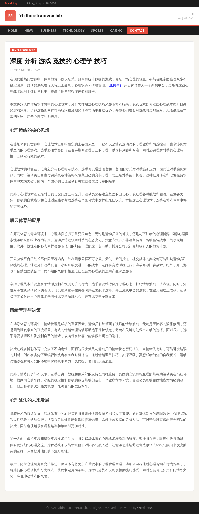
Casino (116, 30)
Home (13, 30)
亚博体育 (116, 85)
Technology (73, 30)
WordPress (145, 508)
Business (48, 30)
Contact (137, 30)
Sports (97, 30)
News (29, 30)
